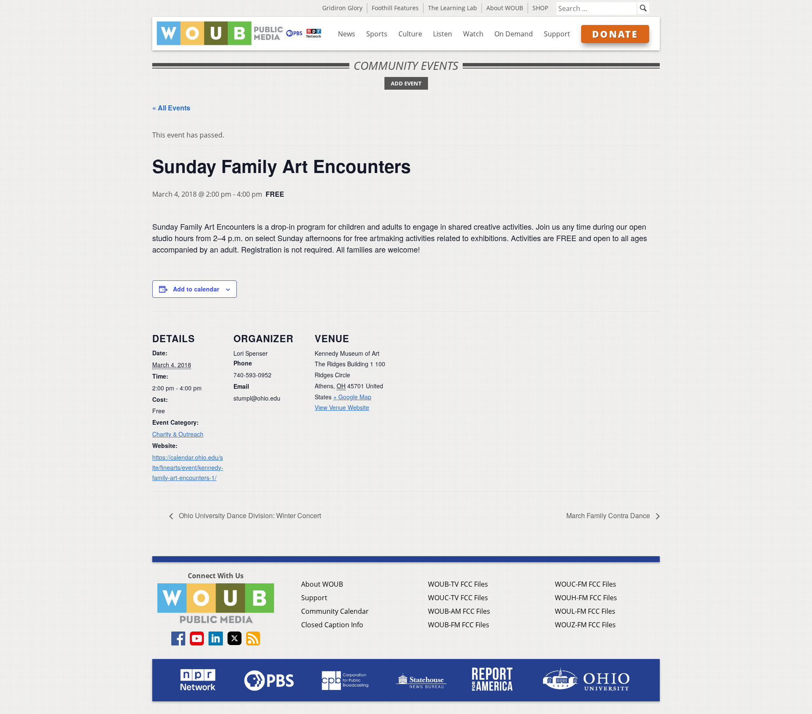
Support (557, 33)
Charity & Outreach (177, 434)
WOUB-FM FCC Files (458, 624)
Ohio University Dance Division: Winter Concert (249, 515)
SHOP (540, 8)
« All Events (171, 108)
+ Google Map (352, 397)
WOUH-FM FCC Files (586, 597)
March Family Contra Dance (609, 515)
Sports (376, 33)
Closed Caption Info (332, 624)
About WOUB (504, 8)
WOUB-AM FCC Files (459, 611)
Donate (615, 33)
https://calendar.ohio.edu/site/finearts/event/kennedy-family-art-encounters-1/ (187, 467)
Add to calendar (196, 289)
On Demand (513, 33)
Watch (473, 33)
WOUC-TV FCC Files (458, 597)
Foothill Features (395, 8)
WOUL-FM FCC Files (585, 611)
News (346, 33)
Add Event (406, 83)
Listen (442, 33)
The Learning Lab (452, 8)
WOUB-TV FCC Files (458, 584)
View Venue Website (342, 407)
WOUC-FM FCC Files (585, 584)
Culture (410, 33)
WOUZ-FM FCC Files (585, 624)
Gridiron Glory (342, 8)
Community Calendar (335, 611)
